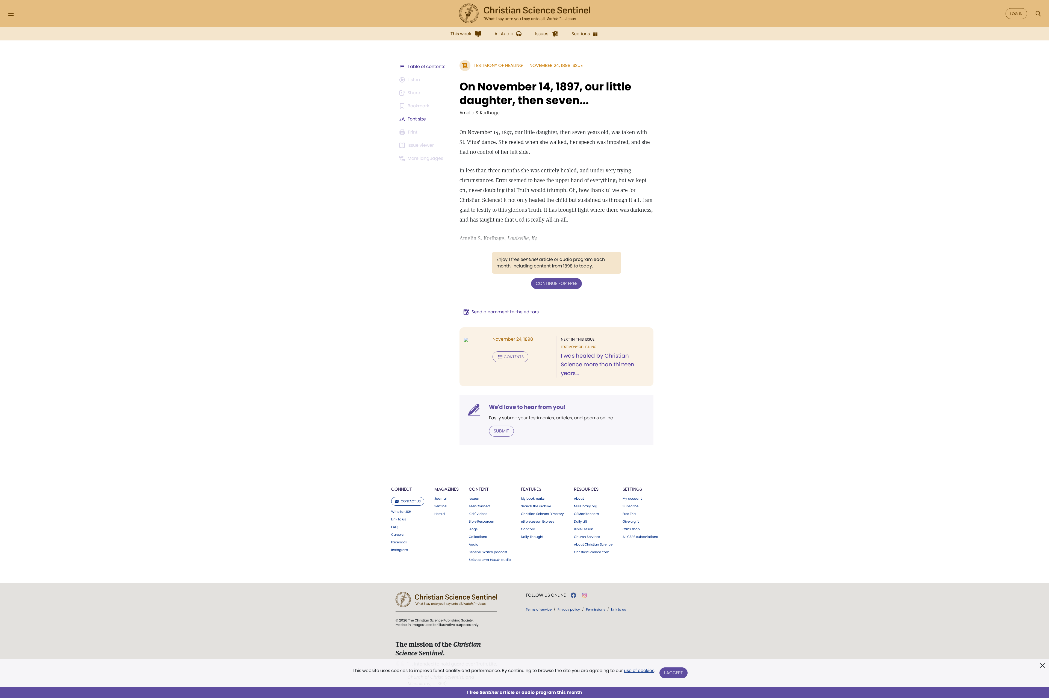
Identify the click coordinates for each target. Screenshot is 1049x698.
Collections (478, 536)
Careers (397, 534)
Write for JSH (401, 511)
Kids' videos (478, 514)
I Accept (673, 673)
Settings (632, 489)
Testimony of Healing (498, 65)
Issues (474, 498)
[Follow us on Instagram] (584, 595)
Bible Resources (481, 521)
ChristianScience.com (591, 552)
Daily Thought (532, 536)
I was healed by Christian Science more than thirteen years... (597, 364)
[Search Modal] (1038, 13)
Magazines (446, 489)
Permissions (595, 609)
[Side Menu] (10, 13)
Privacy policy (569, 609)
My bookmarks (532, 498)
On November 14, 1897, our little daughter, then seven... (545, 93)
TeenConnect (479, 506)
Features (531, 489)
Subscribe (630, 506)
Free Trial (630, 514)
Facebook (399, 542)
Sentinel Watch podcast (488, 552)
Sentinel (440, 506)
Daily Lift (580, 521)
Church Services (587, 536)
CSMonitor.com (586, 514)
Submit (501, 431)
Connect (401, 489)
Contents (514, 357)
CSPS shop (631, 529)
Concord (528, 529)
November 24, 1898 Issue (556, 65)
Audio (473, 544)
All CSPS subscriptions (640, 536)
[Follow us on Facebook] (573, 595)
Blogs (473, 529)
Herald (439, 514)
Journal (440, 498)
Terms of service (539, 609)
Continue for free (556, 283)
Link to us (398, 519)
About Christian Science (593, 544)
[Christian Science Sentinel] (524, 14)
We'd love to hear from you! (527, 407)
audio (490, 559)
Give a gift (631, 521)
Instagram (399, 550)
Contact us (411, 501)
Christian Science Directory (542, 514)
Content (479, 489)
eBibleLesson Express (537, 521)
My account (632, 498)
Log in (1016, 13)
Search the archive (536, 506)
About (579, 498)
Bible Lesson (583, 529)
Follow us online (546, 595)
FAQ (394, 527)
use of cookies (639, 670)
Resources (586, 489)
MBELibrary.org (585, 506)
